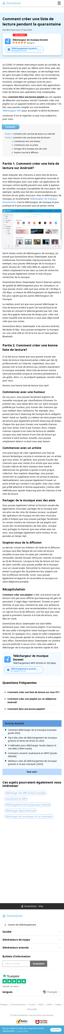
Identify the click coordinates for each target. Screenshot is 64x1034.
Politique (4, 1004)
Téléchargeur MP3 (12, 110)
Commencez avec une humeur (27, 141)
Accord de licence (18, 1004)
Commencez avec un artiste (26, 145)
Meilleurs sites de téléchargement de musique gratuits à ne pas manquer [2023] (32, 762)
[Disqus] (32, 861)
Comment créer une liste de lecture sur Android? (34, 134)
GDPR (49, 1004)
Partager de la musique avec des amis (30, 148)
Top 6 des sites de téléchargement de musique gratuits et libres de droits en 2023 (32, 739)
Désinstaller (32, 1009)
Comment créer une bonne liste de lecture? (31, 137)
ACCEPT (56, 1030)
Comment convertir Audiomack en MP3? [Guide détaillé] (32, 755)
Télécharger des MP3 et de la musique (25, 792)
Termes (32, 1004)
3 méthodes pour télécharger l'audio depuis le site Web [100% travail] (32, 747)
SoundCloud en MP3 (16, 798)
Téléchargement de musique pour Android (27, 804)
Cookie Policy (22, 1031)
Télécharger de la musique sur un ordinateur (29, 816)
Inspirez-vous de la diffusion (26, 152)
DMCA (41, 1004)
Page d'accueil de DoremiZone (11, 3)
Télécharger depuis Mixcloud (20, 810)
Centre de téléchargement (22, 924)
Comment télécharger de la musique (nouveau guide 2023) (32, 731)
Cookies (58, 1004)
